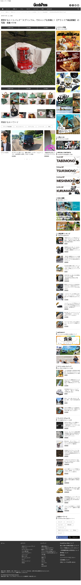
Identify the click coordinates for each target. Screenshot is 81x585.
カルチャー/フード (26, 561)
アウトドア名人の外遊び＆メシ (48, 551)
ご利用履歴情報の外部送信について (69, 550)
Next (52, 140)
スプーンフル (31, 126)
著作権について (64, 552)
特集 (42, 9)
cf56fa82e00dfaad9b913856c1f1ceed (58, 12)
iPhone (74, 530)
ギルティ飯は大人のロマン (47, 548)
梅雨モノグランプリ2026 (47, 549)
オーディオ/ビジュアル (27, 549)
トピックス (35, 9)
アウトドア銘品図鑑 (7, 126)
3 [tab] (29, 159)
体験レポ (15, 9)
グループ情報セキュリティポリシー (69, 548)
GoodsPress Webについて (67, 543)
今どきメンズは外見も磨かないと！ (49, 552)
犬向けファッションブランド (28, 546)
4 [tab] (31, 159)
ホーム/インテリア (26, 557)
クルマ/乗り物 (25, 551)
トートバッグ (41, 126)
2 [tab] (27, 159)
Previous (3, 140)
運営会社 (62, 555)
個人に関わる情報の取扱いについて (69, 545)
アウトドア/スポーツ (26, 552)
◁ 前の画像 (28, 27)
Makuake (69, 524)
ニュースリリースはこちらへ (67, 557)
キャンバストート (20, 126)
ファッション (25, 554)
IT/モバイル (24, 548)
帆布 (49, 126)
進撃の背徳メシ (45, 546)
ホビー (23, 559)
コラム (21, 9)
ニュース (8, 9)
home (2, 9)
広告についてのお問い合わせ (67, 562)
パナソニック (69, 521)
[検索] (78, 9)
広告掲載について (64, 560)
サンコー (60, 533)
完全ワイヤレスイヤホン (63, 530)
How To (28, 9)
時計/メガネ (24, 556)
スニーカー (60, 524)
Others (23, 562)
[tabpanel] (28, 143)
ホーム (2, 12)
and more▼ (49, 9)
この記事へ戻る (10, 27)
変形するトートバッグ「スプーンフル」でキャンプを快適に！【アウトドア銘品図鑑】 (29, 12)
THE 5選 (43, 554)
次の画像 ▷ (46, 27)
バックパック (61, 527)
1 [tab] (24, 159)
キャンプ (60, 521)
